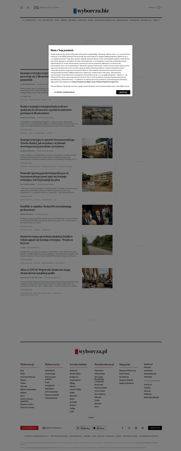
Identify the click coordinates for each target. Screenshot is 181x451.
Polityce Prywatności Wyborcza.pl (83, 82)
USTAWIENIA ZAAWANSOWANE (64, 92)
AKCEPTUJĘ (123, 92)
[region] (90, 70)
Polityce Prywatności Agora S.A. (107, 82)
